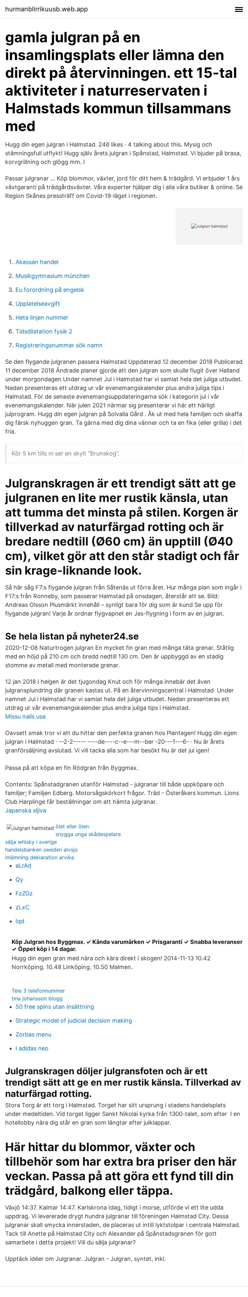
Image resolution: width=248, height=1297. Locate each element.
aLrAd (23, 865)
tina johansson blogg (37, 998)
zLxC (22, 907)
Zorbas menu (33, 1034)
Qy (19, 879)
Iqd (20, 921)
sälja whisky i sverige (31, 842)
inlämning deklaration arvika (39, 857)
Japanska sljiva (25, 810)
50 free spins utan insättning (55, 1006)
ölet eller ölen (72, 826)
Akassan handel (37, 262)
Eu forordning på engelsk (50, 289)
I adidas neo (32, 1048)
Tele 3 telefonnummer (38, 990)
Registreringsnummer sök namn (59, 345)
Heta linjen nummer (42, 317)
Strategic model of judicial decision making (74, 1020)
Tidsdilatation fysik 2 (44, 331)
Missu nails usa (25, 716)
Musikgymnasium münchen (53, 275)
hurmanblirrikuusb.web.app (46, 9)
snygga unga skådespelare (88, 834)
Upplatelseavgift (38, 303)
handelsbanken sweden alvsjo (41, 849)
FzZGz (24, 893)
